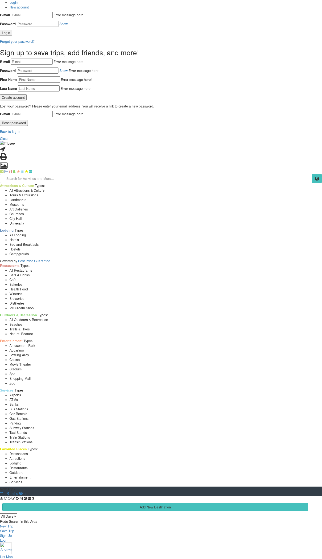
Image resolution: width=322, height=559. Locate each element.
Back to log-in (10, 131)
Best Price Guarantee (34, 260)
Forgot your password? (17, 41)
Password (8, 23)
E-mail (5, 14)
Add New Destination (155, 507)
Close (4, 138)
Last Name (8, 88)
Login (13, 2)
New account (19, 7)
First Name (8, 79)
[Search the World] (317, 178)
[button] (161, 548)
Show (63, 23)
